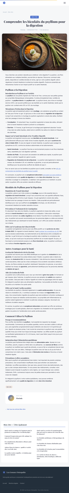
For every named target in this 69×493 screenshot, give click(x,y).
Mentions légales (13, 483)
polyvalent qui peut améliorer (52, 175)
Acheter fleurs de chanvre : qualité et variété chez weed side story (18, 448)
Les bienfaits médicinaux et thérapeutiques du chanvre (50, 439)
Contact (22, 483)
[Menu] (64, 3)
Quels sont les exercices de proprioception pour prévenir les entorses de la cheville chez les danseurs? (50, 432)
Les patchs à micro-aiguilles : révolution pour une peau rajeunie (18, 454)
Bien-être (10, 12)
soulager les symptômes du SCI (49, 231)
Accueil (5, 12)
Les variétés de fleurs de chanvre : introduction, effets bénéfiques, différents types (49, 456)
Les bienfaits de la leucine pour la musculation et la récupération (50, 450)
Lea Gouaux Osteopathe (16, 472)
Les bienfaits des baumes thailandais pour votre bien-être (49, 444)
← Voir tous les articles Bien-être (15, 409)
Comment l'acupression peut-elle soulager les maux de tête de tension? (18, 437)
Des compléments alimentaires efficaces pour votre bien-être (18, 442)
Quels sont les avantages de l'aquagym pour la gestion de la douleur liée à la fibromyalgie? (18, 431)
